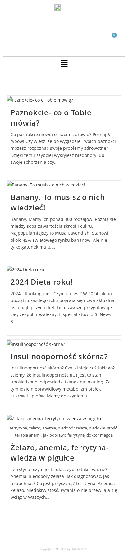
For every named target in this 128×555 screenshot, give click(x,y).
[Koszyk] (111, 38)
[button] (64, 63)
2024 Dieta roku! (42, 282)
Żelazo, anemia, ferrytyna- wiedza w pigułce (60, 452)
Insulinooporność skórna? (59, 356)
